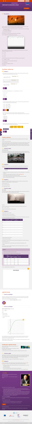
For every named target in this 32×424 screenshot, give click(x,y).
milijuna (5, 117)
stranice (3, 363)
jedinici (8, 191)
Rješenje (4, 404)
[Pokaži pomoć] (6, 110)
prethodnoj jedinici (21, 174)
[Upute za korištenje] (31, 139)
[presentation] (3, 52)
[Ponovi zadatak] (6, 88)
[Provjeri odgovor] (4, 88)
